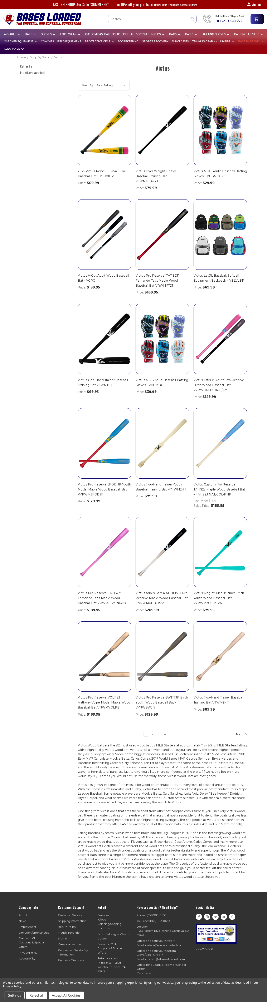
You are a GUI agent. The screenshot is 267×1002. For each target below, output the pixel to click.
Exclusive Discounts (71, 960)
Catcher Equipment (19, 41)
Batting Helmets (247, 34)
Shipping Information (72, 921)
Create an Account (71, 944)
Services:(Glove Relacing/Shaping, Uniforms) (109, 921)
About (23, 915)
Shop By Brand (249, 41)
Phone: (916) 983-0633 (151, 915)
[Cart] (257, 19)
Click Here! (144, 973)
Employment (27, 926)
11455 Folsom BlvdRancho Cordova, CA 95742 (111, 965)
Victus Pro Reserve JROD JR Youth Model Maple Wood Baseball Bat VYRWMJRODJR (104, 489)
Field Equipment (69, 41)
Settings (14, 995)
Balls (189, 34)
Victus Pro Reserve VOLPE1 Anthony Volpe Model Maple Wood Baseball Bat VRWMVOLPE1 (104, 702)
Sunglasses (180, 41)
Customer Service (70, 915)
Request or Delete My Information (73, 952)
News (22, 921)
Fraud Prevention (69, 932)
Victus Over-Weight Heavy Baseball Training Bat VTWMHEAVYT (156, 176)
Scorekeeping (128, 41)
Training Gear (203, 41)
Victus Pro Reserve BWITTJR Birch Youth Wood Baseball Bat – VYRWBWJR (162, 702)
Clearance (12, 48)
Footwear (68, 34)
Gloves (46, 34)
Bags (173, 34)
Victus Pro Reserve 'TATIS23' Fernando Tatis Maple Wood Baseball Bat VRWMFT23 (157, 280)
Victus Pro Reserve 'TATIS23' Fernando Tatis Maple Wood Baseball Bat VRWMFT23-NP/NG (102, 598)
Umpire (225, 41)
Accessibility (27, 958)
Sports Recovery (155, 41)
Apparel (10, 34)
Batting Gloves (214, 34)
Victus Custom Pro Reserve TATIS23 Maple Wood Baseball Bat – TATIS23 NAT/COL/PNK (219, 489)
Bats (29, 34)
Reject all (37, 995)
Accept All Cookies (66, 995)
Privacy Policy (28, 952)
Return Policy (67, 926)
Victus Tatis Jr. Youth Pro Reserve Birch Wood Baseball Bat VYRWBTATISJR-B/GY (219, 385)
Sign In (62, 938)
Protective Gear (98, 41)
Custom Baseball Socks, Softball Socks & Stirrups (123, 34)
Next (240, 734)
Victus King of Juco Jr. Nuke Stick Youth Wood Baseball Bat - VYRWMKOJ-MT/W (219, 598)
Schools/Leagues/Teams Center (113, 936)
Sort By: (88, 85)
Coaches (47, 41)
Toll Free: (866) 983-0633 (153, 921)
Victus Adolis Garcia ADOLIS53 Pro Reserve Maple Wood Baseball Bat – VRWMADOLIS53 (162, 598)
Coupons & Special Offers (31, 943)
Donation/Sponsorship (34, 932)
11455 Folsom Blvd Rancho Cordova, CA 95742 (163, 931)
